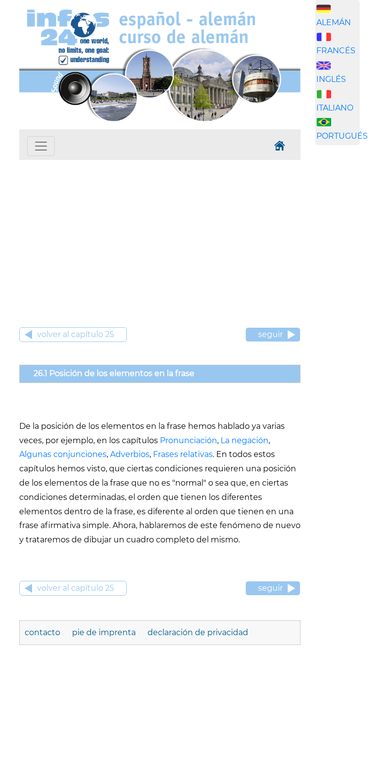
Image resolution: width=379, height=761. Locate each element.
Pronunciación (188, 440)
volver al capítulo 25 (75, 334)
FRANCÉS (335, 50)
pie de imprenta (104, 632)
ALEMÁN (333, 22)
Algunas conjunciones (63, 454)
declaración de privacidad (198, 632)
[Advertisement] (160, 234)
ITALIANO (334, 108)
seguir (270, 334)
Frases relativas (183, 454)
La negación (244, 440)
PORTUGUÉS (342, 136)
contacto (43, 632)
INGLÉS (331, 79)
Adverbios (130, 454)
